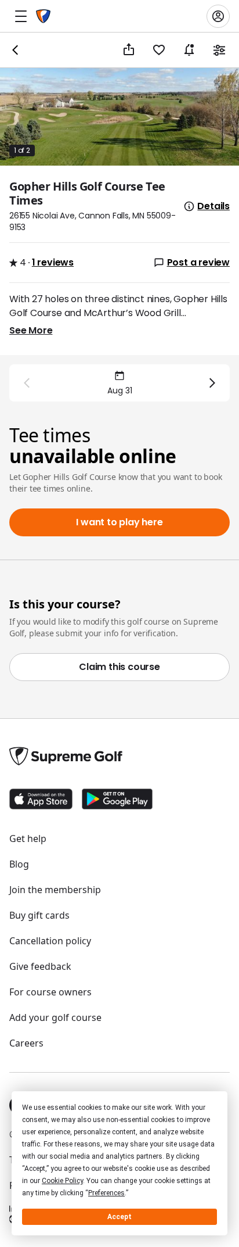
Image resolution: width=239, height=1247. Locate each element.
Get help (27, 838)
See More (30, 330)
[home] (43, 16)
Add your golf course (55, 1017)
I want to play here (119, 522)
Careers (26, 1043)
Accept (119, 1217)
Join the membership (55, 889)
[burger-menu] (21, 16)
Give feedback (40, 966)
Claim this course (119, 666)
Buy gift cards (39, 915)
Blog (19, 864)
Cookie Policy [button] (62, 1181)
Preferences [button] (106, 1193)
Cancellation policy (50, 941)
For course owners (50, 992)
